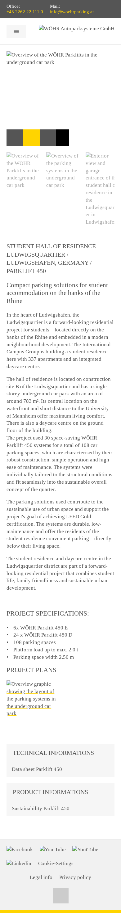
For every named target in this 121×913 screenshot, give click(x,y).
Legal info (41, 877)
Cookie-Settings (56, 863)
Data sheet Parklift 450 (37, 769)
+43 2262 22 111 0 (25, 11)
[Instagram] (85, 849)
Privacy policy (75, 877)
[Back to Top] (61, 895)
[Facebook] (20, 849)
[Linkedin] (19, 863)
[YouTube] (53, 849)
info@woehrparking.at (72, 11)
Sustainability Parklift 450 (40, 808)
